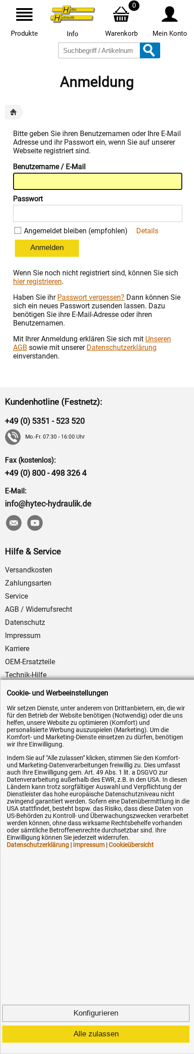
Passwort (28, 198)
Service (16, 596)
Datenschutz (25, 622)
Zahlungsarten (28, 583)
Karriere (17, 648)
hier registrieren (37, 281)
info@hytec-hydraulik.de (48, 503)
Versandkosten (28, 570)
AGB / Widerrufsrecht (38, 609)
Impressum (23, 635)
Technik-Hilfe (25, 675)
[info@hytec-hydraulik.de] (13, 524)
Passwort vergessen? (91, 297)
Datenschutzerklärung (122, 347)
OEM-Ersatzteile (30, 661)
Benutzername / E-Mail (49, 166)
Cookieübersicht (131, 844)
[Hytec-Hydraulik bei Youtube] (34, 524)
